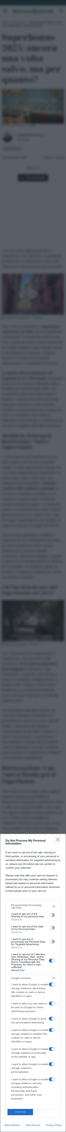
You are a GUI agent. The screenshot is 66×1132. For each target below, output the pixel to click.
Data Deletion (12, 1125)
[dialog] (33, 983)
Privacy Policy (54, 1125)
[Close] (58, 840)
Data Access (33, 1125)
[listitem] (33, 906)
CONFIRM (20, 1112)
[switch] (52, 915)
